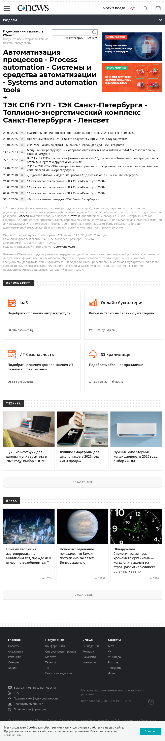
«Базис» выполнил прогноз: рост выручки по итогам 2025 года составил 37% (80, 133)
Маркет (50, 657)
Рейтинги (14, 657)
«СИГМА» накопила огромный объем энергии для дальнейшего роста (75, 145)
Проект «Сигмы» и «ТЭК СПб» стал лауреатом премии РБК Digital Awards (77, 139)
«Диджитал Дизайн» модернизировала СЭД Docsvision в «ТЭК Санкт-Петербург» (82, 175)
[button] (146, 8)
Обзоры (13, 662)
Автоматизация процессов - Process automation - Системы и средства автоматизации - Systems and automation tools (50, 71)
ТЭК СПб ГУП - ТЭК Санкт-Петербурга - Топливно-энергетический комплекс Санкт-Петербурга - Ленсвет (75, 112)
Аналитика (15, 651)
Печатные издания (58, 673)
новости (23, 216)
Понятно (150, 731)
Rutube (113, 662)
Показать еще (82, 482)
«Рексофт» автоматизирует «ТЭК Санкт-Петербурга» (63, 199)
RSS (16, 693)
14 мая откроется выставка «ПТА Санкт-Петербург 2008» (66, 181)
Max (111, 646)
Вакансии (89, 657)
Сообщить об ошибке (28, 704)
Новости (14, 646)
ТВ (47, 668)
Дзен (111, 673)
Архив (12, 668)
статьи (75, 216)
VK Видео (114, 657)
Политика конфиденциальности (36, 698)
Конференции (55, 646)
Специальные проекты (61, 651)
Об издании (90, 646)
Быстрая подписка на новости (35, 687)
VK (109, 651)
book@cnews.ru (64, 246)
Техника (51, 662)
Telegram (114, 668)
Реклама (88, 651)
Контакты (89, 662)
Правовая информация (30, 709)
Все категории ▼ (81, 38)
